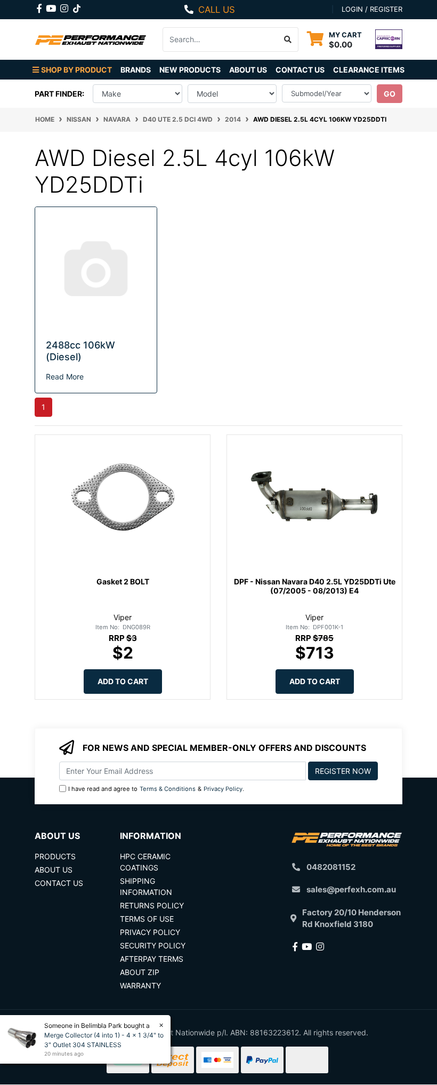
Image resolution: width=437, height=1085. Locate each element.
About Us (248, 69)
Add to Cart (123, 681)
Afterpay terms (151, 958)
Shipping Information (146, 886)
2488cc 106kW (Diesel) (80, 350)
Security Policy (152, 945)
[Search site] (288, 39)
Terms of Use (147, 918)
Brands (135, 69)
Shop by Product (76, 69)
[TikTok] (76, 6)
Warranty (140, 985)
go (389, 93)
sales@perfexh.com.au (351, 889)
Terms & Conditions (168, 789)
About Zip (139, 972)
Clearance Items (368, 69)
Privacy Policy (223, 789)
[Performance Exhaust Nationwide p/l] (90, 39)
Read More (65, 376)
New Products (190, 69)
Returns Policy (152, 905)
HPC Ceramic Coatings (145, 862)
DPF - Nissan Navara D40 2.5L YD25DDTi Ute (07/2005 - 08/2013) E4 (314, 586)
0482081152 (330, 867)
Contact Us (300, 69)
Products (55, 856)
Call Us (216, 9)
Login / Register (372, 9)
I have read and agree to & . (156, 789)
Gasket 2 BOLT (122, 581)
